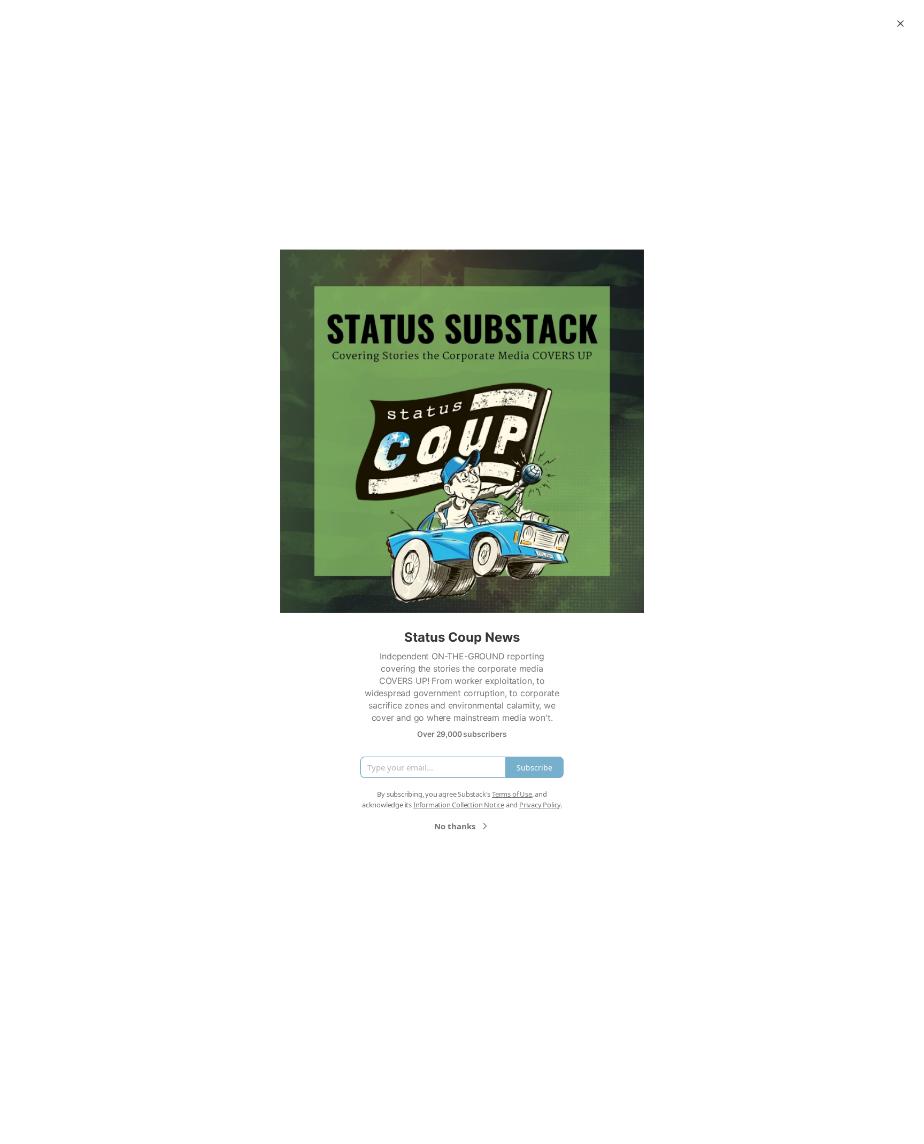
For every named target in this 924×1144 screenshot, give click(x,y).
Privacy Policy (539, 805)
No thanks (454, 826)
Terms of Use (512, 794)
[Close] (900, 23)
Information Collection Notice (458, 805)
